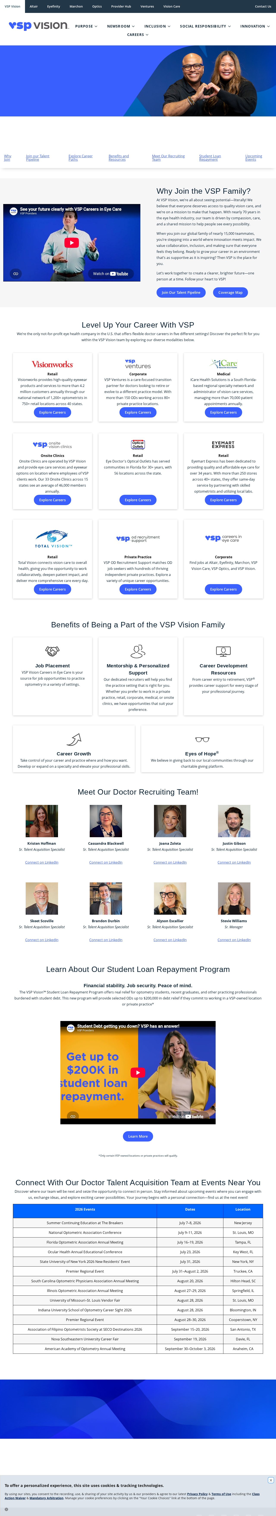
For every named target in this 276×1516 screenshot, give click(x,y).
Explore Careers (52, 412)
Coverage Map (230, 292)
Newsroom (118, 26)
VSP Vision (12, 6)
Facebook (193, 1450)
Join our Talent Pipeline (37, 157)
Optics (97, 6)
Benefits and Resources (119, 157)
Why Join (7, 157)
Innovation (252, 26)
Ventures (147, 6)
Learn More (138, 1136)
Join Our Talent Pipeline (181, 292)
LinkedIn (146, 1450)
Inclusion (155, 26)
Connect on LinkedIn (41, 862)
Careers (135, 34)
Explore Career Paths (81, 157)
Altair (34, 6)
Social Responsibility (203, 26)
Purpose (84, 26)
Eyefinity (53, 6)
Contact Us (263, 6)
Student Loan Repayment (210, 157)
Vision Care (171, 6)
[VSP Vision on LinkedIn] (148, 1472)
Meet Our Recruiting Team (168, 157)
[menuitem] (35, 26)
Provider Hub (121, 6)
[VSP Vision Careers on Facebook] (127, 1472)
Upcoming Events (253, 157)
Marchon (76, 6)
